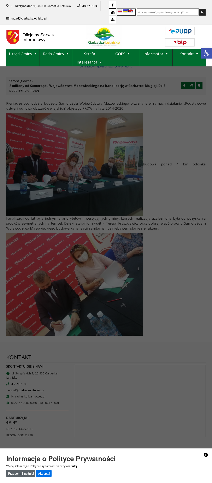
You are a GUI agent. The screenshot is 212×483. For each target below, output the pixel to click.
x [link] (206, 454)
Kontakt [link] (186, 53)
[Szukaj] (202, 12)
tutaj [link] (74, 466)
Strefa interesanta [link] (87, 58)
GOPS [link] (120, 53)
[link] (206, 53)
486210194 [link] (89, 6)
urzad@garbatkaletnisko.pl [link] (29, 18)
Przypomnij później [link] (21, 473)
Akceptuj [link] (44, 473)
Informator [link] (153, 53)
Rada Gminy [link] (53, 53)
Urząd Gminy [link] (20, 53)
